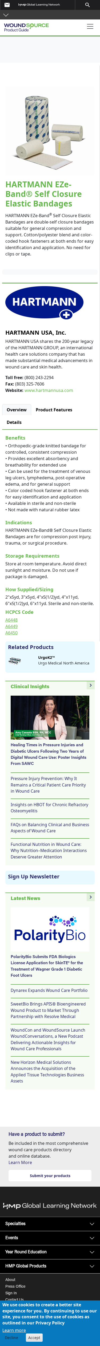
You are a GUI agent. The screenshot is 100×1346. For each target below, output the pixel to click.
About (10, 1280)
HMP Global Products (25, 1266)
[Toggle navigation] (90, 26)
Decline (11, 1337)
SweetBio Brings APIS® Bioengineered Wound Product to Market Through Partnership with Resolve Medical (48, 1010)
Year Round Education (26, 1252)
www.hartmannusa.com (49, 390)
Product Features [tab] (54, 410)
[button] (6, 14)
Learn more (14, 1330)
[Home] (29, 25)
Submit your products (50, 1175)
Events (11, 1238)
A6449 (11, 626)
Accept (34, 1337)
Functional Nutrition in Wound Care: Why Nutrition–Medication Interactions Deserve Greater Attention (49, 850)
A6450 (11, 633)
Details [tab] (14, 422)
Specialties (15, 1224)
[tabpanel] (49, 534)
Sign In (11, 1293)
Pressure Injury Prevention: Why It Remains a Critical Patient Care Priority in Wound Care (48, 785)
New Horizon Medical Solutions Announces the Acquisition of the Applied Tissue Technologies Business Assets (47, 1071)
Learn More (20, 1162)
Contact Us (14, 1300)
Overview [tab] (17, 410)
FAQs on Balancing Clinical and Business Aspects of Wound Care (50, 828)
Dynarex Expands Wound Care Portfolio (49, 990)
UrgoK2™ (46, 657)
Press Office (15, 1287)
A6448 (11, 620)
